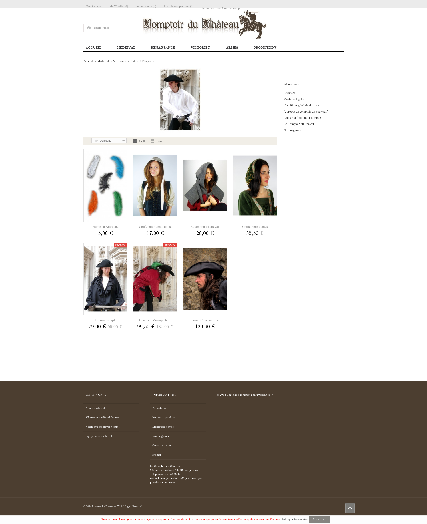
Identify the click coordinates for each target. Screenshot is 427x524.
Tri (87, 141)
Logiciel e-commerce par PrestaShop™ (250, 395)
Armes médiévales (96, 408)
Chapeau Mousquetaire (155, 320)
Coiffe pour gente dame (155, 226)
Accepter (319, 519)
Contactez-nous (161, 445)
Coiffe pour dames (255, 226)
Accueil (88, 61)
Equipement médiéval (99, 436)
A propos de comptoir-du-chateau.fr (306, 111)
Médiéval (103, 61)
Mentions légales (294, 99)
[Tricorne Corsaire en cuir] (205, 279)
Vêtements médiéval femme (102, 417)
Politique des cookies (295, 519)
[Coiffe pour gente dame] (155, 185)
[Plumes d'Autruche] (105, 185)
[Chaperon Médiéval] (205, 185)
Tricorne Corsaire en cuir (205, 320)
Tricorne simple (105, 320)
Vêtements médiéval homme (103, 426)
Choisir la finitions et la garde (302, 118)
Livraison (290, 93)
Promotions (159, 408)
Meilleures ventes (163, 426)
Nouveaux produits (163, 417)
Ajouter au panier (104, 234)
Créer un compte (232, 8)
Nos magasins (292, 130)
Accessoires (119, 61)
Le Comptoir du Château (299, 124)
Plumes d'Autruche (105, 226)
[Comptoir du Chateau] (269, 24)
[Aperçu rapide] (105, 243)
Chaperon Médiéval (205, 226)
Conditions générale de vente (302, 105)
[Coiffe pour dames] (255, 185)
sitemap (157, 454)
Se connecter (210, 8)
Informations (291, 84)
